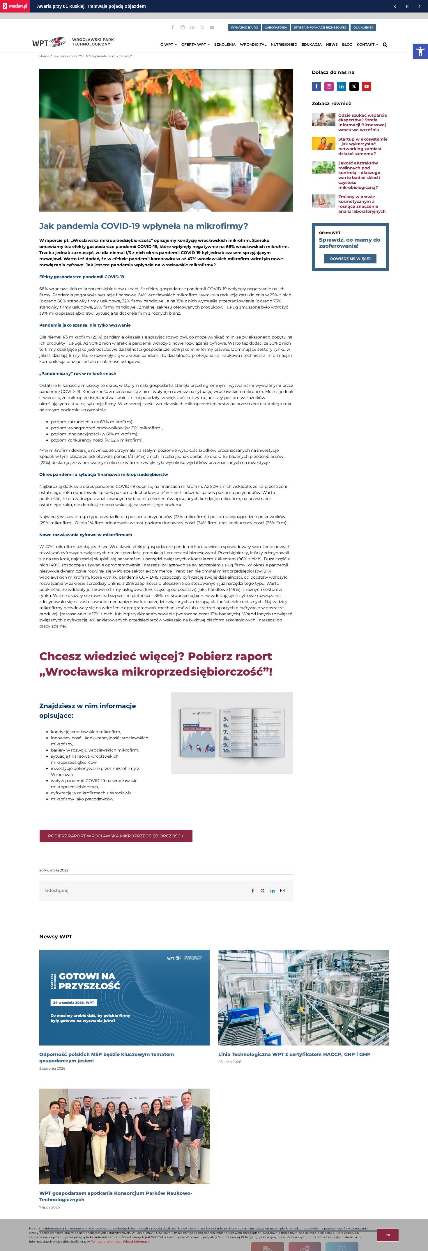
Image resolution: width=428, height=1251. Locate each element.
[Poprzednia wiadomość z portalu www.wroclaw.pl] (395, 6)
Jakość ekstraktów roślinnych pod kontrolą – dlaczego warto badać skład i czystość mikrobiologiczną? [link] (359, 175)
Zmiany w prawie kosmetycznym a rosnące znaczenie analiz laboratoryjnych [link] (362, 204)
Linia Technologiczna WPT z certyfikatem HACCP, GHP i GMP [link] (294, 1054)
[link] (420, 51)
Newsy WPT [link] (55, 936)
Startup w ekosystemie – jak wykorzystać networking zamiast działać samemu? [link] (363, 146)
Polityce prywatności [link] (106, 1241)
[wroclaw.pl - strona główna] (15, 6)
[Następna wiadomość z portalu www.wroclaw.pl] (419, 6)
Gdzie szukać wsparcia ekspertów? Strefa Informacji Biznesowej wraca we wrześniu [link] (362, 122)
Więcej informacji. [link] (136, 1241)
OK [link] (388, 1235)
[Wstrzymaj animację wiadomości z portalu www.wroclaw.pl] (407, 6)
